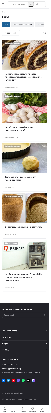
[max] (33, 380)
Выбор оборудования (22, 24)
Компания (6, 337)
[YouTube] (13, 380)
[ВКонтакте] (3, 380)
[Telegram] (8, 380)
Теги (45, 33)
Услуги (5, 343)
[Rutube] (28, 380)
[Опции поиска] (36, 4)
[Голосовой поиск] (41, 4)
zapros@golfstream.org (11, 369)
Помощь (6, 350)
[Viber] (18, 380)
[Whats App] (23, 380)
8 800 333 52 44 (9, 365)
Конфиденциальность (27, 399)
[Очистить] (31, 4)
